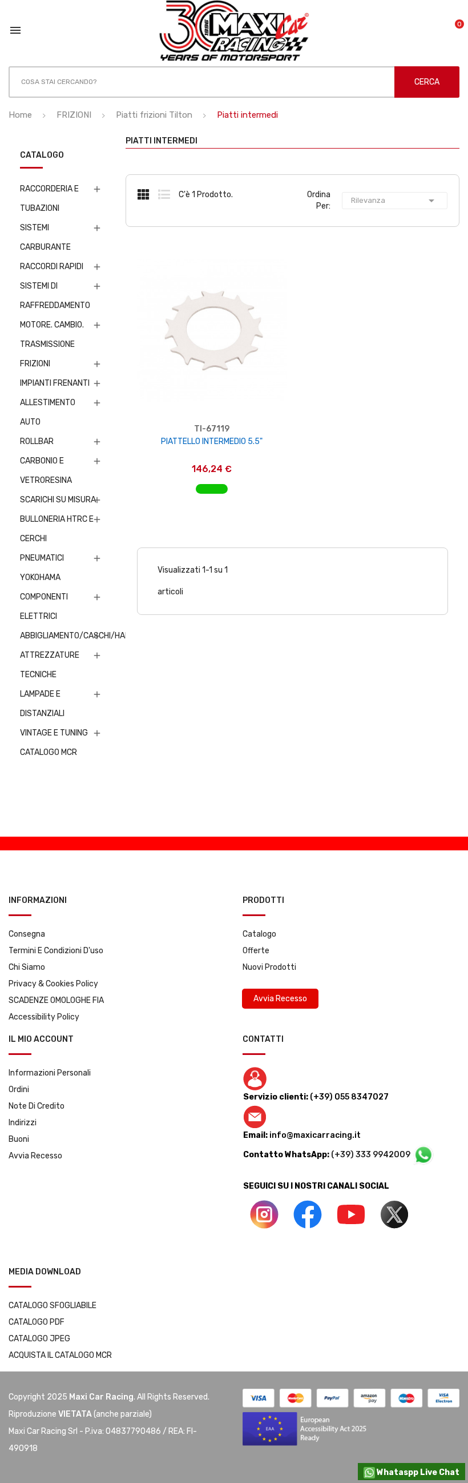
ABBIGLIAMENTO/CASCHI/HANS (58, 636)
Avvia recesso (35, 1156)
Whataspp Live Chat (417, 1472)
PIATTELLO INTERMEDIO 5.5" (212, 441)
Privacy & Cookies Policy (53, 984)
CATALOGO (42, 155)
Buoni (19, 1139)
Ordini (19, 1089)
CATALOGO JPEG (39, 1339)
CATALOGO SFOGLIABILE (52, 1305)
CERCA (426, 82)
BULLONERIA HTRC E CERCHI (57, 528)
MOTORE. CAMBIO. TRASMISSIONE (52, 334)
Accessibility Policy (44, 1017)
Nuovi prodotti (269, 967)
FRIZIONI (35, 364)
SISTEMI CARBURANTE (45, 237)
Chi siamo (27, 967)
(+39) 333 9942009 (371, 1155)
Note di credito (36, 1106)
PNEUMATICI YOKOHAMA (42, 567)
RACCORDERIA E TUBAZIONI (49, 198)
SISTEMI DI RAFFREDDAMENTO (55, 295)
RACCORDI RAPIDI (51, 266)
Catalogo (259, 934)
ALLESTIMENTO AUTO (47, 412)
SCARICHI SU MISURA (58, 500)
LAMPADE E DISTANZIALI (42, 703)
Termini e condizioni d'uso (56, 951)
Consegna (27, 934)
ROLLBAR (37, 441)
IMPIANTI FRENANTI (55, 383)
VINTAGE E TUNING (54, 733)
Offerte (256, 951)
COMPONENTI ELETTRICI (44, 606)
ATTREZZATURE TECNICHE (49, 664)
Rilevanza (394, 200)
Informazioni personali (50, 1073)
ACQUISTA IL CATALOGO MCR (60, 1355)
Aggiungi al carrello (212, 483)
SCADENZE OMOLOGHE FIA (56, 1000)
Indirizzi (23, 1123)
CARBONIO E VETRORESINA (46, 470)
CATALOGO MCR (48, 752)
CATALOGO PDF (36, 1322)
